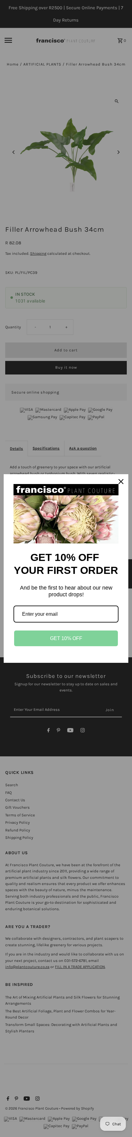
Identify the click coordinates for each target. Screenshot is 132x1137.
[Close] (121, 481)
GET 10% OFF (66, 638)
